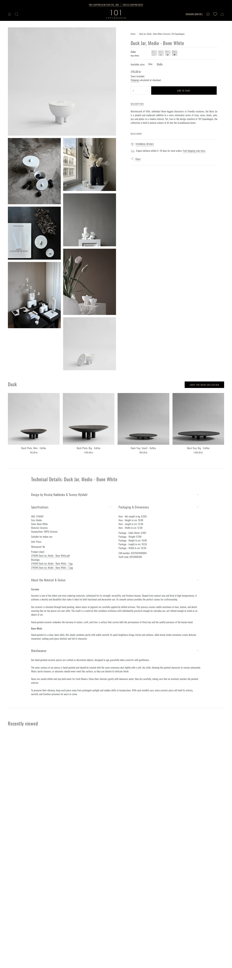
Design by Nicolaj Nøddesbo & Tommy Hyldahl (59, 494)
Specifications (39, 507)
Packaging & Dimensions (134, 507)
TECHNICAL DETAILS (144, 144)
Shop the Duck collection (204, 384)
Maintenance (38, 650)
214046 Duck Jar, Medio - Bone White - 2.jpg (52, 567)
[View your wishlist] (215, 14)
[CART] (222, 14)
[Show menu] (9, 14)
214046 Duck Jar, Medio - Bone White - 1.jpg (52, 563)
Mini (150, 64)
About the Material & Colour (48, 580)
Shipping (135, 80)
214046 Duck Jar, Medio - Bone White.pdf (50, 555)
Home (133, 33)
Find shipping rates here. (194, 151)
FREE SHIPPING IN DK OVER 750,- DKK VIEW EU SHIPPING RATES (116, 4)
